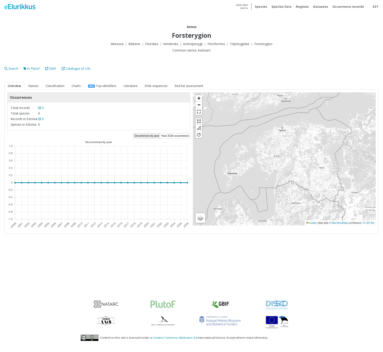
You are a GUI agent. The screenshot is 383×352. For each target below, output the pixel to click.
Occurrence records (348, 6)
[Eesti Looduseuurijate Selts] (106, 320)
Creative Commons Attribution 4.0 (174, 338)
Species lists (281, 6)
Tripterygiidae (239, 44)
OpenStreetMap (339, 222)
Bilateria (134, 44)
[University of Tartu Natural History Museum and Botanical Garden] (220, 320)
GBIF (52, 68)
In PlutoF (33, 68)
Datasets (320, 6)
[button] (198, 98)
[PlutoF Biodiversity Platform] (163, 304)
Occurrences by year (146, 135)
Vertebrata (170, 44)
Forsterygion (263, 44)
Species (261, 6)
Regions (302, 6)
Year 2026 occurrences (175, 135)
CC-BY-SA (368, 222)
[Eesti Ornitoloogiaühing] (163, 320)
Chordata (151, 44)
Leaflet (312, 222)
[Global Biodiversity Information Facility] (220, 304)
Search (13, 68)
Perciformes (216, 44)
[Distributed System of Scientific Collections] (277, 305)
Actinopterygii (193, 44)
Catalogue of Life (78, 68)
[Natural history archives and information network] (106, 304)
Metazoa (117, 44)
